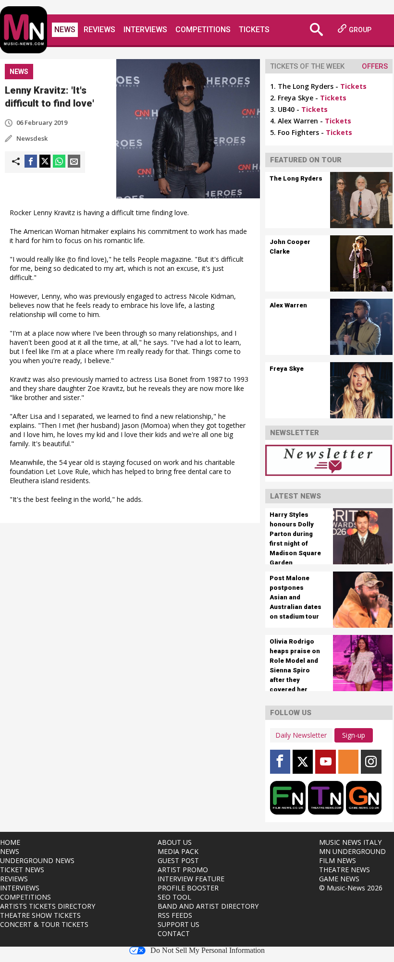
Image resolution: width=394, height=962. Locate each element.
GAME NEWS (339, 878)
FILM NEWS (337, 860)
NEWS (9, 851)
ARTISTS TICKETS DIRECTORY (47, 906)
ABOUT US (175, 842)
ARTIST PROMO (183, 869)
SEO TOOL (174, 896)
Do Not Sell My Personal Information (207, 950)
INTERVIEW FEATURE (191, 878)
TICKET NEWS (22, 869)
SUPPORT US (178, 924)
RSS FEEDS (175, 915)
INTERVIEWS (19, 887)
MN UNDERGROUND (352, 851)
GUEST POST (178, 860)
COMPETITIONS (25, 896)
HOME (10, 842)
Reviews (99, 29)
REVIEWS (14, 878)
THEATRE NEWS (344, 869)
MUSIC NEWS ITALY (350, 842)
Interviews (145, 29)
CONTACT (174, 933)
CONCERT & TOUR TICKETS (44, 924)
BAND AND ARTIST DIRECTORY (208, 906)
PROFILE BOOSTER (188, 887)
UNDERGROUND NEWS (37, 860)
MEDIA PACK (178, 851)
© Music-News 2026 (350, 887)
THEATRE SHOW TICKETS (40, 915)
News (64, 29)
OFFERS (375, 66)
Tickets (254, 29)
